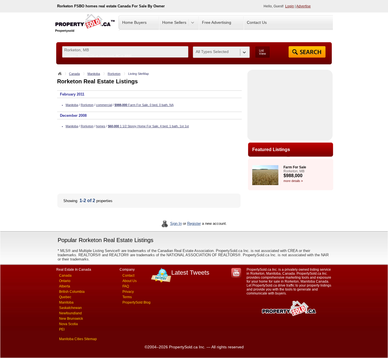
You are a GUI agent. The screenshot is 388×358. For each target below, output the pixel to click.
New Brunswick (71, 319)
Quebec (65, 297)
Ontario (64, 281)
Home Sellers (174, 22)
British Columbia (72, 292)
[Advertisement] (290, 105)
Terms (127, 297)
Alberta (64, 286)
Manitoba (93, 73)
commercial (104, 105)
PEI (61, 329)
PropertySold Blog (136, 302)
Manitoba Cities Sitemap (78, 339)
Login (289, 6)
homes (100, 126)
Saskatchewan (70, 308)
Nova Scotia (68, 324)
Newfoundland (70, 313)
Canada (74, 73)
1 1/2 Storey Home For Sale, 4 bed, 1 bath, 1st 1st (148, 126)
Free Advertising (216, 22)
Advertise (303, 6)
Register (194, 223)
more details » (293, 181)
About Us (129, 281)
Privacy (128, 292)
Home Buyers (134, 22)
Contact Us (257, 22)
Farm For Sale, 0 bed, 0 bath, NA (144, 105)
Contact (128, 275)
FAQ (125, 286)
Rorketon (114, 73)
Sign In (176, 223)
